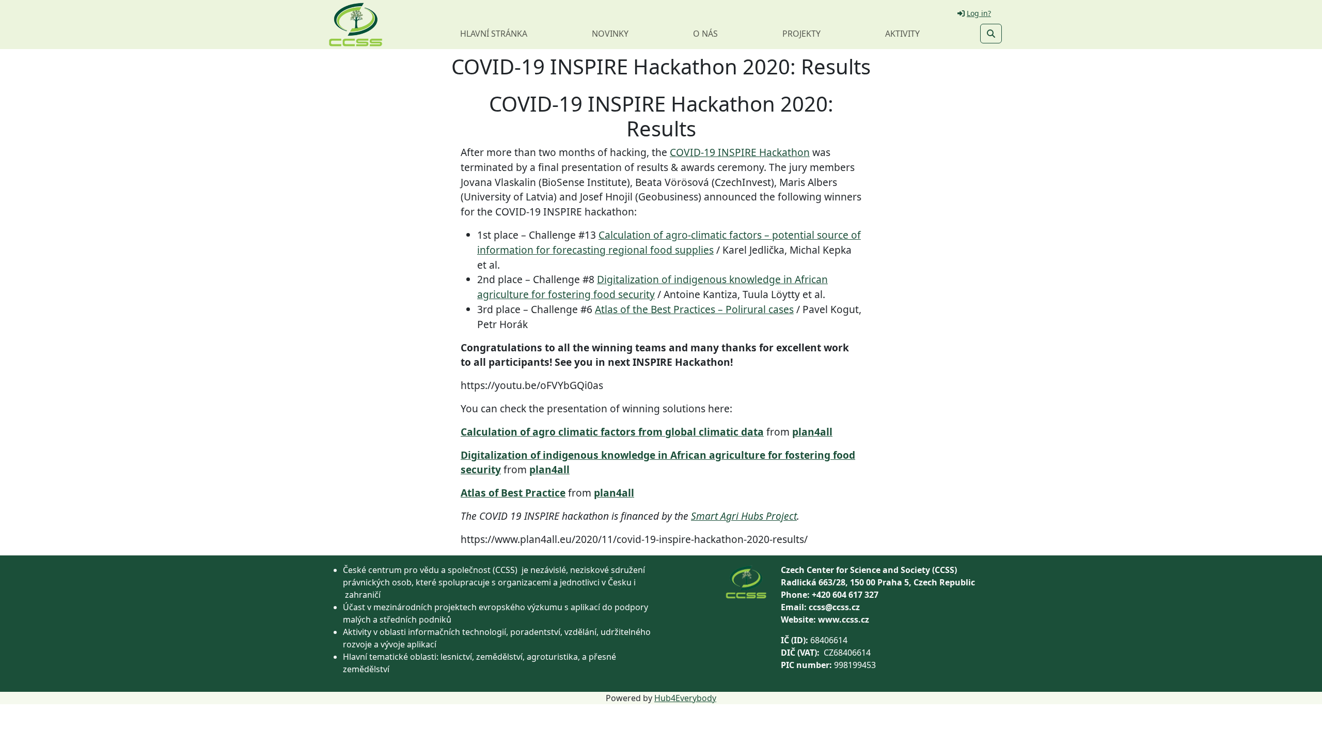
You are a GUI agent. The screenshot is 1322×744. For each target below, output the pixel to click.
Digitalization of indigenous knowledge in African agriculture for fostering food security (652, 286)
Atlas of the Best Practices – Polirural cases (694, 309)
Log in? (979, 13)
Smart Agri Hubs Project (744, 516)
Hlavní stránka (493, 33)
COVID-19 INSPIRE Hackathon (740, 152)
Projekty (801, 33)
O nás (705, 33)
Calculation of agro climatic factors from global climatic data (612, 432)
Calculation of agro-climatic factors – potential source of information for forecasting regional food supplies (669, 242)
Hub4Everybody (685, 698)
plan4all (812, 432)
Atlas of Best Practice (513, 493)
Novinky (610, 33)
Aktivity (902, 33)
